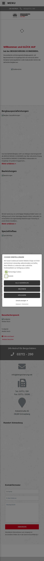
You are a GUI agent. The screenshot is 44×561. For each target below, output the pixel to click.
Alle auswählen (22, 283)
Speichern (22, 295)
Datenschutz (25, 304)
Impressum (18, 304)
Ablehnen (22, 289)
